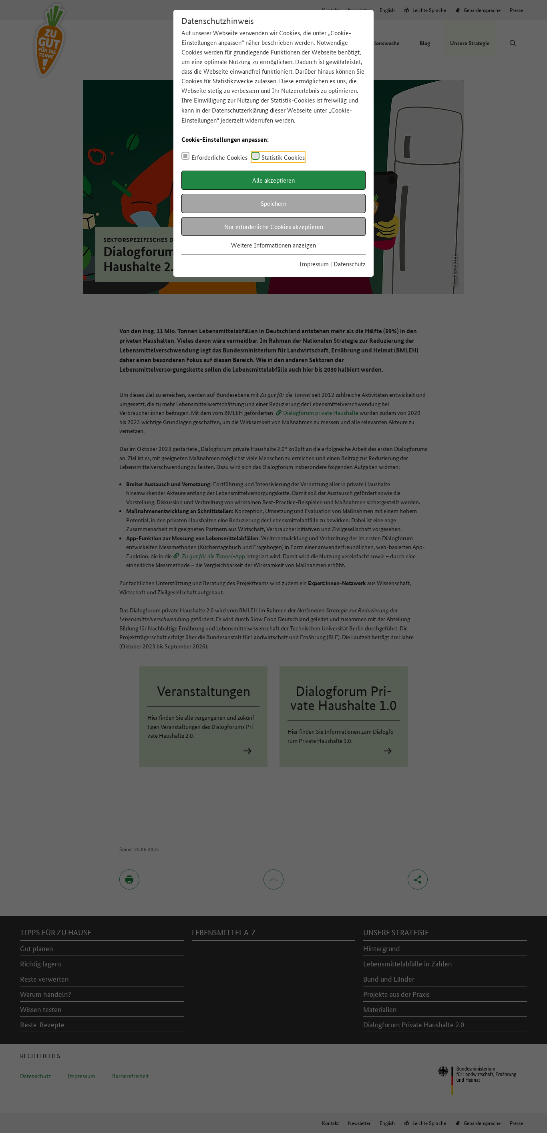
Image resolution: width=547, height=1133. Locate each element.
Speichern (273, 203)
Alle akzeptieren (273, 180)
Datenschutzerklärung (240, 110)
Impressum (314, 264)
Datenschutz (350, 264)
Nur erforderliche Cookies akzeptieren (273, 226)
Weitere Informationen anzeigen (273, 245)
